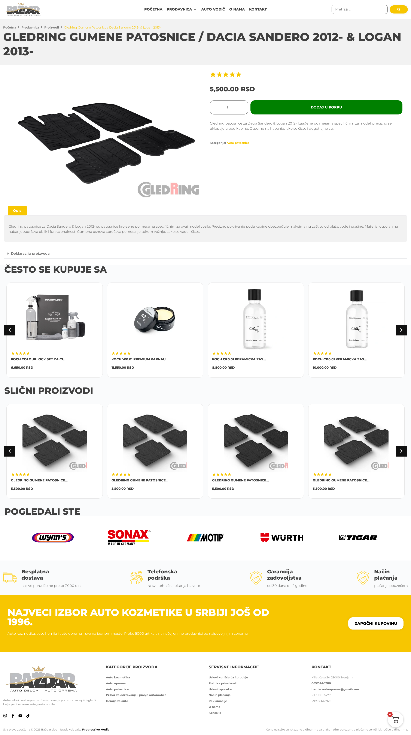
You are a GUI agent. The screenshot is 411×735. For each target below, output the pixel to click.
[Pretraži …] (360, 9)
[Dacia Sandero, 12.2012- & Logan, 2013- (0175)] (105, 135)
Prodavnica (30, 27)
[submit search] (399, 9)
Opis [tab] (17, 211)
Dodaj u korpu (326, 107)
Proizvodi (51, 27)
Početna (9, 27)
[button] (182, 9)
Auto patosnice (238, 142)
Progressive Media (95, 729)
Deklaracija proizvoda (30, 253)
